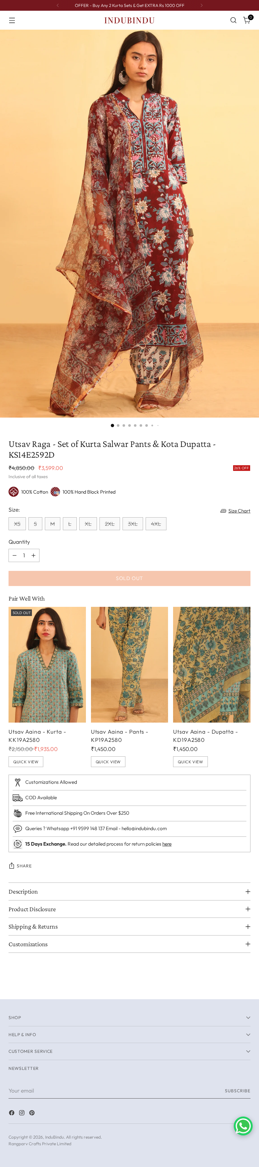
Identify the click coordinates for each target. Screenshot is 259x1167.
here (167, 844)
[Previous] (58, 5)
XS (17, 523)
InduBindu (54, 1137)
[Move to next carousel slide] (245, 987)
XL (88, 523)
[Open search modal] (233, 20)
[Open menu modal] (11, 20)
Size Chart (239, 510)
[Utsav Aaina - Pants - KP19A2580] (129, 665)
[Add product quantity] (33, 555)
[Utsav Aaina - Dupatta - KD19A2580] (211, 665)
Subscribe (237, 1091)
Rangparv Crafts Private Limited (40, 1143)
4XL (156, 523)
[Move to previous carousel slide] (230, 987)
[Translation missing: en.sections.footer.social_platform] (12, 1114)
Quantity (19, 541)
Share (24, 866)
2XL (110, 523)
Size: (14, 509)
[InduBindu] (129, 20)
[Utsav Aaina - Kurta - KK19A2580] (47, 665)
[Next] (201, 5)
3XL (133, 523)
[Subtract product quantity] (14, 555)
